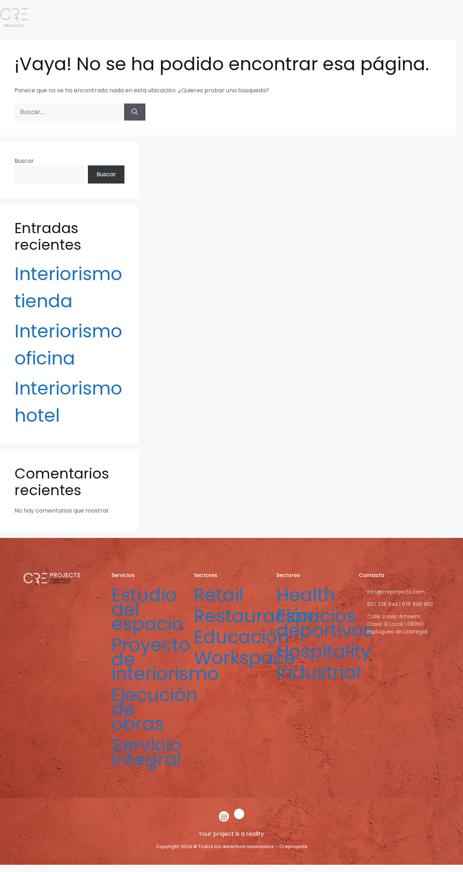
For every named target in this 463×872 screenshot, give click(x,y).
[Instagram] (224, 816)
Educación (241, 637)
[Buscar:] (69, 112)
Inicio (176, 15)
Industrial (318, 672)
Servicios (209, 15)
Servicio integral (146, 752)
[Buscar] (134, 112)
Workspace (245, 658)
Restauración (254, 616)
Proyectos (251, 15)
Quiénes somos (300, 15)
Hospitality (323, 651)
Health (305, 595)
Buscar (24, 161)
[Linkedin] (239, 814)
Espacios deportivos (324, 623)
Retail (219, 595)
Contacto (350, 15)
